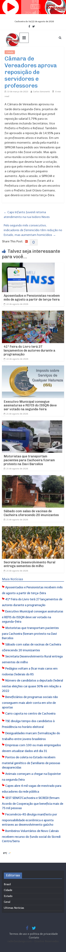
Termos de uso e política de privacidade (33, 933)
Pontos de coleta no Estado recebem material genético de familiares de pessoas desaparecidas (31, 762)
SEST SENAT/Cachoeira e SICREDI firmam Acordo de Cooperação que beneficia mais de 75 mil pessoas (32, 803)
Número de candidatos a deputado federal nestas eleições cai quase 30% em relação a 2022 (32, 686)
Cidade (9, 52)
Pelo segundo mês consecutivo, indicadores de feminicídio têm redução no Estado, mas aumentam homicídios (33, 230)
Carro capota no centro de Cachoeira (30, 713)
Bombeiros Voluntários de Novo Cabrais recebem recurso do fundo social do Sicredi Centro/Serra (31, 836)
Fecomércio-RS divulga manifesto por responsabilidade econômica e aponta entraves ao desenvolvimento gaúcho (29, 819)
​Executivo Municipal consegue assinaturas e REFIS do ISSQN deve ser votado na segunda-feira (30, 405)
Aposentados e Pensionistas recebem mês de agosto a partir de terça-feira (32, 297)
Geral (7, 901)
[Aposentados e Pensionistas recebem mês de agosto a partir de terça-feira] (28, 265)
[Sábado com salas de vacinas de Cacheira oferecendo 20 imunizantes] (33, 477)
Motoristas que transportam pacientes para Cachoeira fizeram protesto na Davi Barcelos (29, 460)
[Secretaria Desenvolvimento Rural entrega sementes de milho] (33, 528)
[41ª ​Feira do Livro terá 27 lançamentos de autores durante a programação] (33, 313)
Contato (34, 937)
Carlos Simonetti (41, 91)
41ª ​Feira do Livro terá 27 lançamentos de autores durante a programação (29, 350)
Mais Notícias (12, 579)
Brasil (7, 884)
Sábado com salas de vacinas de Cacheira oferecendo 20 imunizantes (31, 513)
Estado (8, 896)
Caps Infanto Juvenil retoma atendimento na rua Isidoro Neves (27, 214)
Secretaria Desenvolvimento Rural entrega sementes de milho (29, 564)
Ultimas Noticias (25, 52)
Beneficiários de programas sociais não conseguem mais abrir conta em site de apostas (30, 702)
